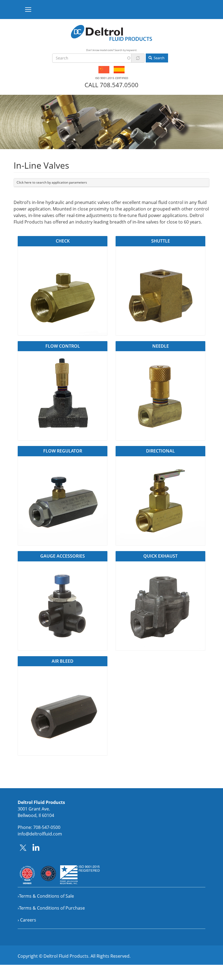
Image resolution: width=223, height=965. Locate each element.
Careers (28, 920)
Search (159, 57)
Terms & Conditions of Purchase (52, 908)
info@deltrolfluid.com (40, 834)
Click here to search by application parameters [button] (52, 182)
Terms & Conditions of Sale (46, 896)
